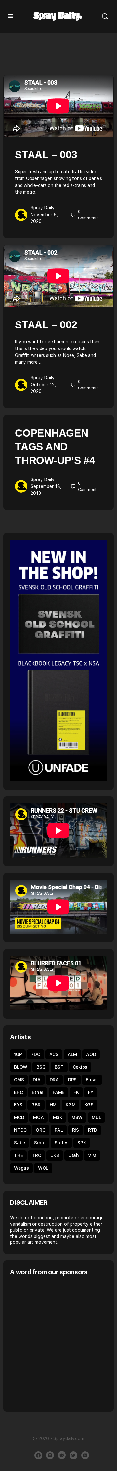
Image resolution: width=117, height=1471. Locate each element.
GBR (35, 1104)
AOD (91, 1054)
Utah (73, 1155)
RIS (75, 1130)
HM (53, 1104)
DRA (54, 1079)
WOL (43, 1168)
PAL (59, 1130)
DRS (72, 1079)
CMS (19, 1079)
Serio (40, 1142)
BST (59, 1067)
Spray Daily (43, 207)
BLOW (20, 1067)
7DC (35, 1054)
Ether (38, 1092)
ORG (41, 1130)
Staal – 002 (46, 325)
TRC (36, 1155)
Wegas (21, 1168)
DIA (36, 1079)
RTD (92, 1130)
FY (91, 1092)
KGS (88, 1104)
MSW (77, 1117)
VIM (92, 1155)
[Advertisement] (58, 1342)
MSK (57, 1117)
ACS (53, 1054)
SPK (81, 1142)
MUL (96, 1117)
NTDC (20, 1130)
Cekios (80, 1067)
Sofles (62, 1142)
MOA (38, 1117)
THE (18, 1155)
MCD (19, 1117)
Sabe (19, 1142)
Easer (92, 1079)
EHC (18, 1092)
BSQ (41, 1067)
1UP (18, 1054)
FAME (58, 1092)
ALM (72, 1054)
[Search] (105, 16)
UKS (54, 1155)
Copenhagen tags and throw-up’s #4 (55, 446)
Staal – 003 (46, 155)
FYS (18, 1104)
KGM (70, 1104)
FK (76, 1092)
